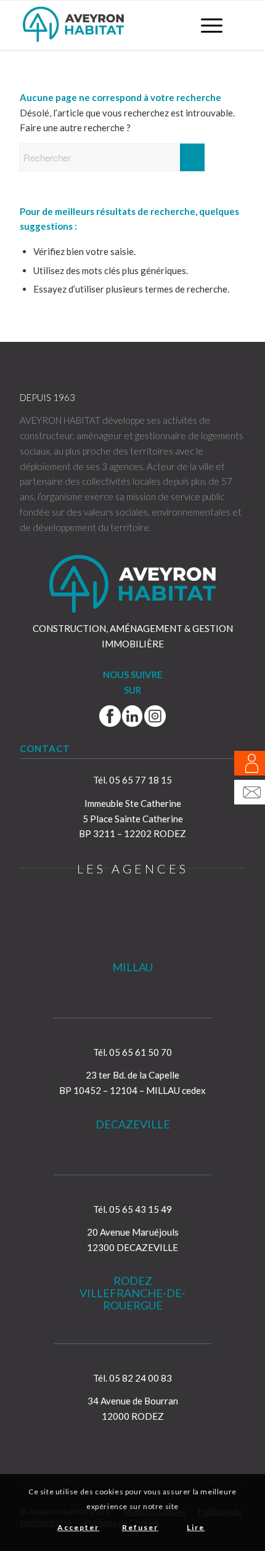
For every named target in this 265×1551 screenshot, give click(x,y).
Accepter (78, 1527)
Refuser (140, 1527)
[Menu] (205, 25)
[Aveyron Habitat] (110, 25)
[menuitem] (205, 25)
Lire (196, 1527)
